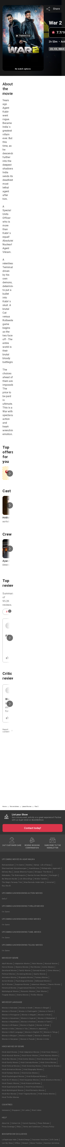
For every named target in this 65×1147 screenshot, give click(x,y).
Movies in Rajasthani (10, 1022)
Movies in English (27, 1025)
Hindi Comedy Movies (29, 1062)
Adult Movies (7, 964)
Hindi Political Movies (11, 1066)
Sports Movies (39, 974)
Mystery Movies (22, 967)
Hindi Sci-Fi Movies (10, 1080)
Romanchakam (8, 865)
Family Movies (25, 970)
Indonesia (6, 1110)
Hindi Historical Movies (30, 1083)
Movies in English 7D (33, 1032)
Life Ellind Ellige (25, 879)
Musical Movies (51, 964)
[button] (23, 36)
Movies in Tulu (22, 1029)
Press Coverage (8, 1127)
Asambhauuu (34, 868)
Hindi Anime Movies (26, 1059)
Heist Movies (37, 964)
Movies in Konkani (28, 1022)
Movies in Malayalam (46, 1018)
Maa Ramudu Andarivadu (34, 882)
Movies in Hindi (44, 1015)
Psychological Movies (24, 981)
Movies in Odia (8, 1029)
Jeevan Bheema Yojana (23, 872)
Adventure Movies (38, 984)
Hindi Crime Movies (48, 1062)
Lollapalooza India (9, 1140)
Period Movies (43, 988)
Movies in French (46, 1011)
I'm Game (20, 865)
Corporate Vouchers (40, 1140)
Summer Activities (51, 1143)
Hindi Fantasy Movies (10, 1073)
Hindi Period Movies (34, 1087)
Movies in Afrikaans (10, 1025)
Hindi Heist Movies (49, 1052)
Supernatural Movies (26, 988)
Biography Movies (26, 977)
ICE (55, 49)
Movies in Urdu (43, 1039)
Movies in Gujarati (28, 1018)
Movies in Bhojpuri (9, 1036)
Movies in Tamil (44, 1022)
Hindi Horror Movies (30, 1056)
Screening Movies (24, 974)
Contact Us (15, 1123)
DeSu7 (4, 899)
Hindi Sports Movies (51, 1066)
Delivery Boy (7, 872)
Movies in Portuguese (11, 1015)
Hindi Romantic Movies (35, 1090)
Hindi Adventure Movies (50, 1080)
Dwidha (29, 865)
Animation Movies (9, 977)
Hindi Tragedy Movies (27, 1094)
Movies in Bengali (42, 1008)
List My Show (7, 1143)
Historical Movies (9, 988)
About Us (5, 1123)
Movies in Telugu (51, 1032)
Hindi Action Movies (29, 1073)
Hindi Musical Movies (11, 1056)
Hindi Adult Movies (9, 1052)
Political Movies (8, 974)
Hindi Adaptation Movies (29, 1052)
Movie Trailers (36, 1143)
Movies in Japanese (38, 1029)
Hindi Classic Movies (10, 1083)
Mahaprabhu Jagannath (51, 868)
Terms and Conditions (32, 1127)
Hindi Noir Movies (9, 1094)
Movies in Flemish (9, 1011)
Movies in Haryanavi (10, 1039)
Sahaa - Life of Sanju (42, 865)
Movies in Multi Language (12, 1032)
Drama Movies (23, 995)
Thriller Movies (37, 995)
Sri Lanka (26, 1110)
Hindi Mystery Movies (49, 1056)
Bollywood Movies (42, 981)
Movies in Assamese (10, 1018)
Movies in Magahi (29, 1015)
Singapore (16, 1110)
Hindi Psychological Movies (13, 1076)
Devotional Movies (9, 970)
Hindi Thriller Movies (10, 1097)
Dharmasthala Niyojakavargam (14, 868)
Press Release (44, 1123)
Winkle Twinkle (40, 879)
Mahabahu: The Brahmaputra (14, 875)
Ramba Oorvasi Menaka (37, 875)
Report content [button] (6, 730)
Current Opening (29, 1123)
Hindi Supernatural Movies (13, 1087)
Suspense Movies (22, 984)
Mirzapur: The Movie (43, 872)
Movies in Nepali (26, 1036)
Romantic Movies (28, 991)
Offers (17, 1143)
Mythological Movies (10, 991)
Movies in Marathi (42, 1036)
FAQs (19, 1127)
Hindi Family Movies (10, 1062)
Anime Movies (48, 967)
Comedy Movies (39, 970)
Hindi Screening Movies (31, 1066)
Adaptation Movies (22, 964)
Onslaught (53, 875)
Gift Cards (54, 1140)
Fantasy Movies (41, 977)
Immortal (50, 882)
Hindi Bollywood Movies (36, 1076)
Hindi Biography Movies (32, 1069)
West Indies (36, 1110)
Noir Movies (42, 991)
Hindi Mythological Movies (13, 1090)
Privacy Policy (48, 1127)
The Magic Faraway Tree (12, 882)
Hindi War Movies (9, 1059)
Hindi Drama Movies (46, 1094)
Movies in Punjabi (27, 1039)
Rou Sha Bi (6, 886)
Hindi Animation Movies (11, 1069)
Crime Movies (53, 970)
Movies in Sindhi (26, 1008)
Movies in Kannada (9, 1008)
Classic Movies (54, 984)
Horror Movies (8, 967)
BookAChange (24, 1140)
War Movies (35, 967)
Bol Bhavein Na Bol (9, 879)
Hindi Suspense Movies (29, 1080)
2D (51, 49)
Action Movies (8, 981)
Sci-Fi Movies (7, 984)
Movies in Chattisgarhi (28, 1011)
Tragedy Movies (8, 995)
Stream (25, 1143)
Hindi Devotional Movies (46, 1059)
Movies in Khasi (42, 1025)
